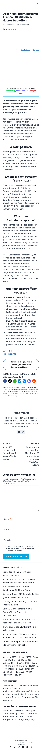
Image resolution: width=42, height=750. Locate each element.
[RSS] (27, 747)
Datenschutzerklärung (20, 742)
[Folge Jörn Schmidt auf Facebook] (19, 432)
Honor (27, 669)
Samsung (7, 657)
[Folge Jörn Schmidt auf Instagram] (23, 432)
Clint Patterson (25, 50)
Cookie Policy (30, 742)
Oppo (34, 663)
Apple (5, 675)
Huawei (22, 657)
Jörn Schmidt (10, 25)
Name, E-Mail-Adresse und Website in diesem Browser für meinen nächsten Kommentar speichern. (20, 548)
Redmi (12, 660)
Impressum (10, 742)
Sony (36, 666)
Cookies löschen (21, 744)
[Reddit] (23, 747)
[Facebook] (10, 747)
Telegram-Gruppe (20, 697)
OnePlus (21, 663)
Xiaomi (36, 657)
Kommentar (9, 483)
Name (7, 519)
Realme (23, 666)
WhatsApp (10, 91)
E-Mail (7, 529)
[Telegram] (19, 747)
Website (7, 540)
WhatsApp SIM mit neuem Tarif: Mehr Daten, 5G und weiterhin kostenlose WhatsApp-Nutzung (31, 454)
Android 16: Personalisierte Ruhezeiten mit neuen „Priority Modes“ (9, 451)
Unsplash (36, 50)
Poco (24, 660)
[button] (5, 381)
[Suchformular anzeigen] (37, 4)
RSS (14, 657)
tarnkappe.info (9, 354)
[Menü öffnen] (32, 4)
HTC (16, 672)
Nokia (5, 672)
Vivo (11, 666)
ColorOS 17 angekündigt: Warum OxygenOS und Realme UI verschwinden (17, 612)
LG (27, 672)
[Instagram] (31, 747)
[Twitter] (14, 747)
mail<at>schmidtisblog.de (15, 691)
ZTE (16, 675)
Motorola (13, 669)
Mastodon (20, 91)
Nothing (6, 663)
